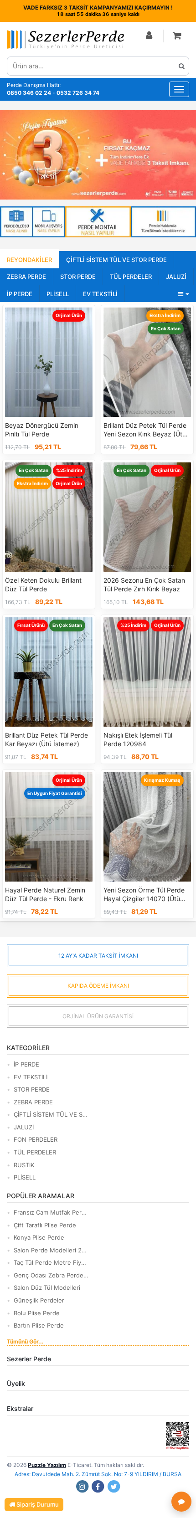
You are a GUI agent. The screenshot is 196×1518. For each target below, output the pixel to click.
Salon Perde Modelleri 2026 (51, 1250)
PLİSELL (57, 293)
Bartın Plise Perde (39, 1325)
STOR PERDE (78, 276)
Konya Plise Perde (39, 1237)
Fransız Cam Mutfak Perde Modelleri (51, 1212)
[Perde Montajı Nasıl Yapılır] (97, 221)
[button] (177, 36)
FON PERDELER (35, 1139)
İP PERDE (19, 293)
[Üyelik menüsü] (149, 36)
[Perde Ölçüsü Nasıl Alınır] (32, 221)
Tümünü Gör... (25, 1341)
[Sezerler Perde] (65, 39)
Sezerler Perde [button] (29, 1358)
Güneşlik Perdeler (39, 1300)
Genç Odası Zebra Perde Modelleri (51, 1275)
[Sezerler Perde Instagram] (82, 1486)
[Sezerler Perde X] (114, 1486)
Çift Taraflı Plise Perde (45, 1225)
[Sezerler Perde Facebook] (98, 1486)
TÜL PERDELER (131, 276)
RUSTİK (24, 1165)
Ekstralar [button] (20, 1408)
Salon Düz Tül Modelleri (47, 1287)
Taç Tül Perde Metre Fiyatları (51, 1262)
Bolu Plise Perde (37, 1313)
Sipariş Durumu (37, 1504)
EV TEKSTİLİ (100, 293)
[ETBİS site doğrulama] (177, 1435)
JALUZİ (176, 276)
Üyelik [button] (16, 1383)
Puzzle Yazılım (47, 1465)
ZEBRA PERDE (26, 276)
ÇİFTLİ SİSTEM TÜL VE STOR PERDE (116, 259)
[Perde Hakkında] (163, 221)
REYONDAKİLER (29, 259)
